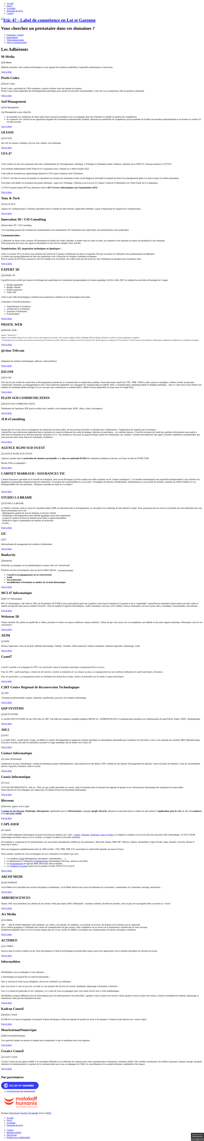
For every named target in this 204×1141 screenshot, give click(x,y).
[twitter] (23, 1113)
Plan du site (12, 1135)
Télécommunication (15, 40)
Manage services (197, 1134)
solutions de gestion (19, 866)
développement (16, 863)
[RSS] (48, 1113)
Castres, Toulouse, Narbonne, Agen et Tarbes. (94, 835)
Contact (10, 1130)
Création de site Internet (12, 811)
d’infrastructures (41, 861)
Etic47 (9, 1120)
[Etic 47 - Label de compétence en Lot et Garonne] (48, 20)
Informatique (12, 37)
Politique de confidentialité (18, 1137)
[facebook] (14, 1113)
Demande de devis (15, 1125)
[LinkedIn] (33, 1113)
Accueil (10, 1118)
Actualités (11, 1123)
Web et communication (17, 42)
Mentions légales (14, 1132)
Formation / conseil (15, 35)
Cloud (21, 858)
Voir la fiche (6, 72)
